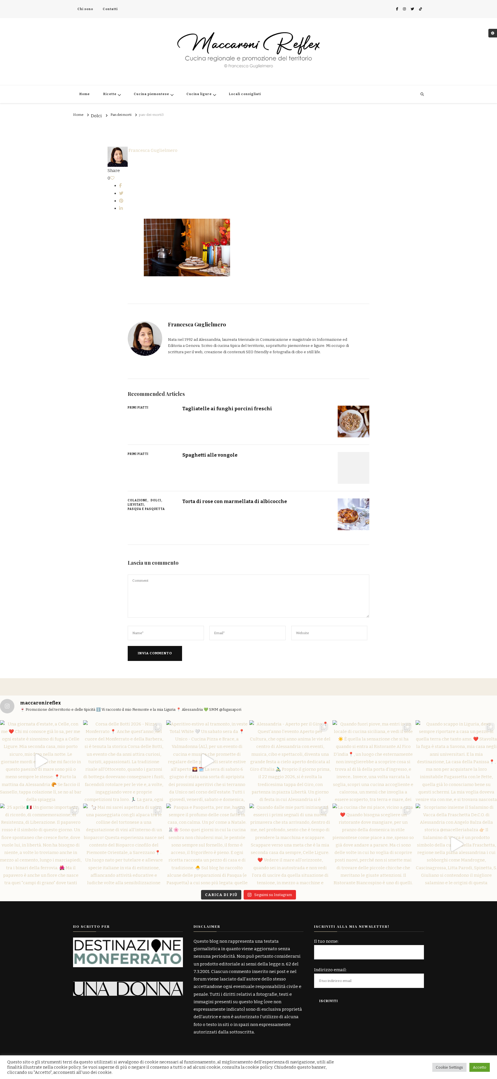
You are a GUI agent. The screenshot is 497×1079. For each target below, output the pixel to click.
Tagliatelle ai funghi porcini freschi (227, 408)
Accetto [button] (479, 1067)
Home (84, 94)
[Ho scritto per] (128, 941)
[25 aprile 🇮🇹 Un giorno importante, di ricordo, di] (40, 844)
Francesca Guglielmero (152, 150)
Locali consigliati (245, 94)
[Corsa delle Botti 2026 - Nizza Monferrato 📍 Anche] (124, 761)
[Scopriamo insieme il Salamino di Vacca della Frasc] (456, 844)
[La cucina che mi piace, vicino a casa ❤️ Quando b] (373, 844)
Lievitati (136, 505)
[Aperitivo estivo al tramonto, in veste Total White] (207, 761)
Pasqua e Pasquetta (146, 509)
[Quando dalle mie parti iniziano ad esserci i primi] (290, 844)
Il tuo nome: (326, 941)
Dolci (96, 116)
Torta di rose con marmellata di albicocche (234, 501)
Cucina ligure (199, 94)
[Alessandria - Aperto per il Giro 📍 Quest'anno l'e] (290, 761)
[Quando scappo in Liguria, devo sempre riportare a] (456, 761)
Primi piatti (138, 407)
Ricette (109, 94)
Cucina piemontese (151, 94)
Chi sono (85, 9)
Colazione (137, 500)
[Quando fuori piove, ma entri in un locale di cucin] (373, 761)
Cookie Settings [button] (449, 1067)
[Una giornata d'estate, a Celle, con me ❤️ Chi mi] (40, 761)
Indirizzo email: (330, 969)
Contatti (110, 9)
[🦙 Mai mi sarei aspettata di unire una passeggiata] (124, 844)
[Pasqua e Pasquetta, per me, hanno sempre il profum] (207, 844)
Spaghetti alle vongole (210, 455)
